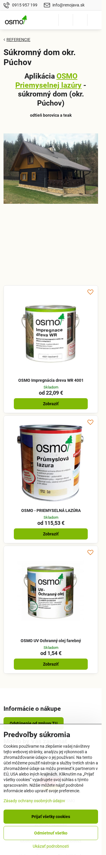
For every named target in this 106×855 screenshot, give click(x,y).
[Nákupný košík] (80, 20)
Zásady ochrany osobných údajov (34, 800)
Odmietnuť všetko (50, 833)
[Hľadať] (66, 20)
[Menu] (94, 20)
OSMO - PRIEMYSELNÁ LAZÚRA (51, 510)
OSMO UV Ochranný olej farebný (51, 640)
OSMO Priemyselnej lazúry (48, 80)
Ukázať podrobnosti (51, 846)
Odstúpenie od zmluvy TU (33, 723)
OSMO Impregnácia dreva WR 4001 (51, 380)
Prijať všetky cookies (51, 816)
